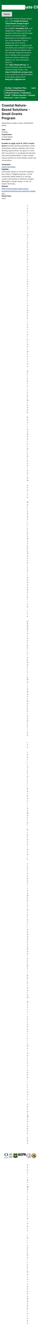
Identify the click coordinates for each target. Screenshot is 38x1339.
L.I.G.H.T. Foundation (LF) (18, 28)
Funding (8, 88)
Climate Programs (12, 93)
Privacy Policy (27, 1252)
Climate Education (19, 95)
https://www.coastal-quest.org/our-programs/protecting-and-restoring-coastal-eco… (19, 191)
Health (7, 95)
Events (23, 98)
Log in (33, 88)
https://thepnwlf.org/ (17, 65)
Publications (26, 93)
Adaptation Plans (20, 88)
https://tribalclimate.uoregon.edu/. (19, 72)
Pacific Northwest (8, 167)
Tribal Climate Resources (15, 90)
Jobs (17, 98)
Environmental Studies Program (27, 448)
